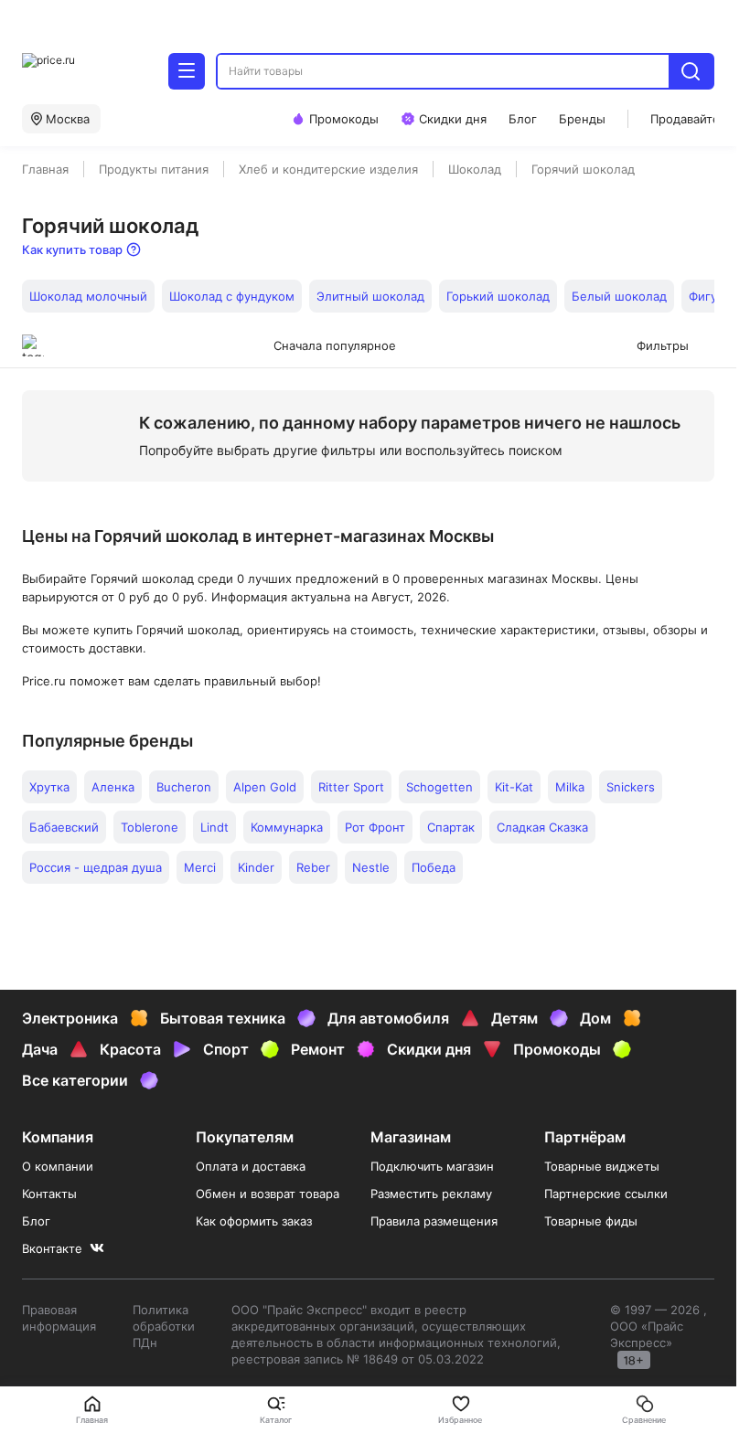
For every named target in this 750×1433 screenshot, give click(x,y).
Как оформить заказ (254, 1221)
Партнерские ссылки (606, 1193)
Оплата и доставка (250, 1166)
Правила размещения (434, 1221)
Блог (36, 1221)
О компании (57, 1166)
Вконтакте (52, 1248)
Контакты (49, 1193)
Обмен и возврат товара (267, 1193)
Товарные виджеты (601, 1166)
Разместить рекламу (431, 1193)
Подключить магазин (432, 1166)
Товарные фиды (591, 1221)
